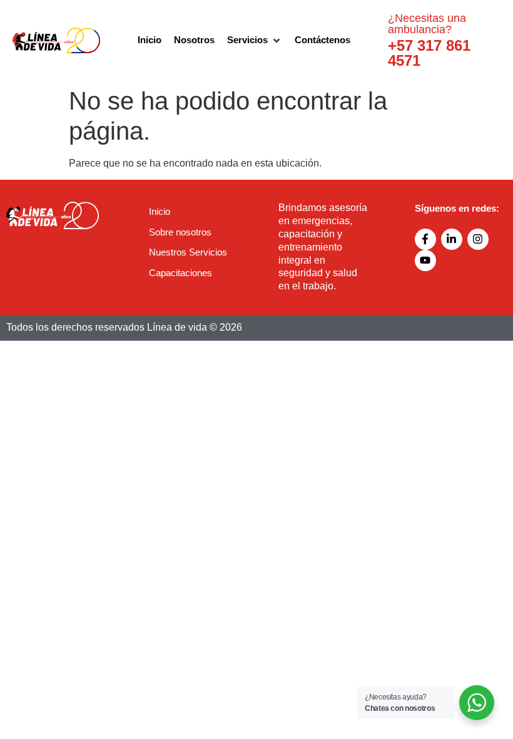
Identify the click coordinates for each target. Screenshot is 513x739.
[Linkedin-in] (451, 239)
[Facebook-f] (425, 239)
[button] (254, 40)
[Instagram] (478, 239)
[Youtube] (425, 260)
